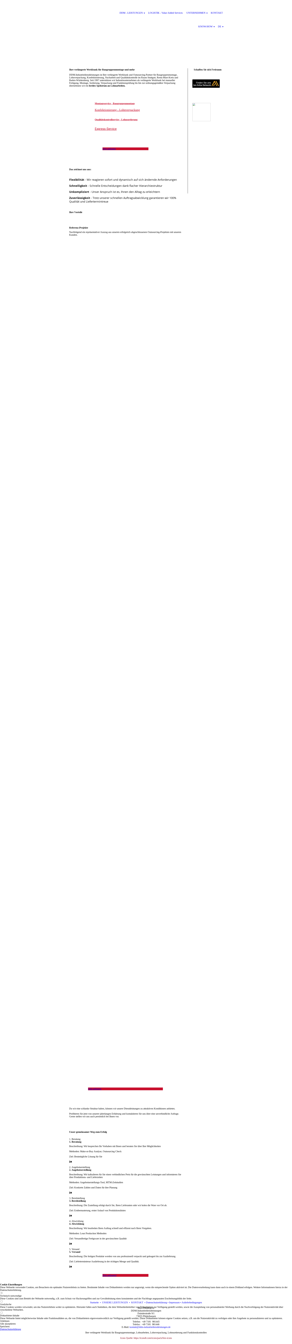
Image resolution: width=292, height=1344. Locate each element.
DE (219, 26)
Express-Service (106, 129)
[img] (146, 30)
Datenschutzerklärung (10, 1329)
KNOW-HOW (205, 26)
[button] (146, 1321)
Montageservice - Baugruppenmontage (115, 103)
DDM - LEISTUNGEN (131, 13)
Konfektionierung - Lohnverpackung (117, 109)
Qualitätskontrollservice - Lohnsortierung (116, 119)
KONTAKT (217, 13)
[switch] (1, 1301)
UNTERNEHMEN (195, 13)
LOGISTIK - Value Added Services (165, 13)
